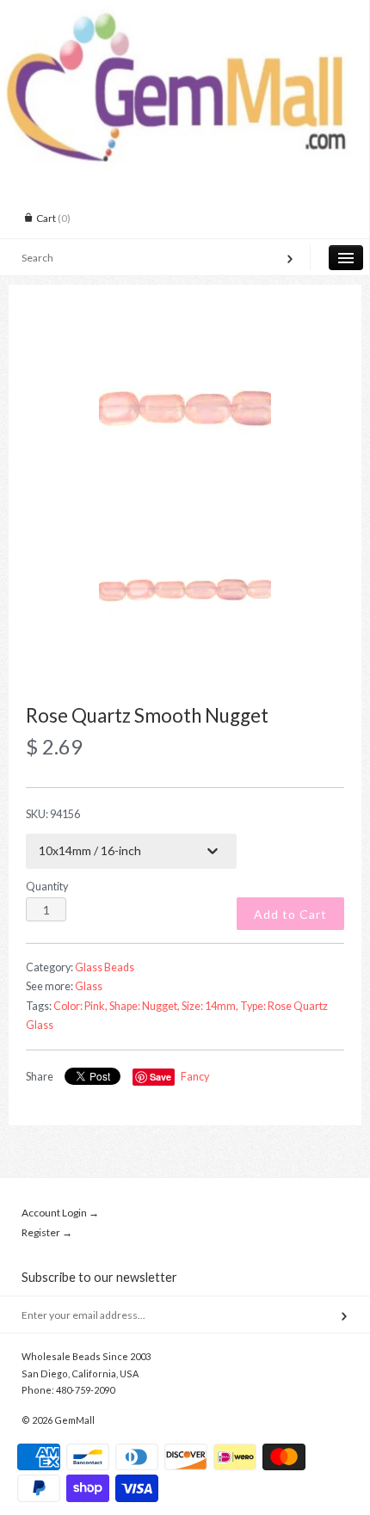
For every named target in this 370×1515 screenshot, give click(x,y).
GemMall (74, 1420)
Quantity (47, 886)
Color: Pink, (80, 1006)
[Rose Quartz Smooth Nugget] (185, 409)
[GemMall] (184, 15)
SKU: (53, 814)
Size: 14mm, (210, 1006)
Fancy (195, 1076)
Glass (88, 986)
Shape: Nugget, (144, 1006)
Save (160, 1076)
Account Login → (60, 1212)
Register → (47, 1232)
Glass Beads (104, 967)
